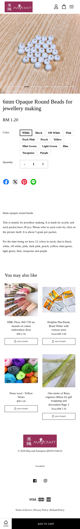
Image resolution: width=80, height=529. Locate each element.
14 (20, 91)
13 (13, 91)
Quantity (8, 162)
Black (38, 132)
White (26, 132)
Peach (44, 139)
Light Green (49, 146)
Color (6, 132)
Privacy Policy (41, 510)
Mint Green (29, 146)
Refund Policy (57, 510)
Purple (44, 152)
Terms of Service (23, 510)
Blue (65, 146)
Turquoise (28, 152)
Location (40, 466)
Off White (54, 132)
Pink (68, 132)
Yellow (58, 139)
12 (7, 91)
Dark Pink (28, 139)
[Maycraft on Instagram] (45, 482)
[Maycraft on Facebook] (34, 482)
